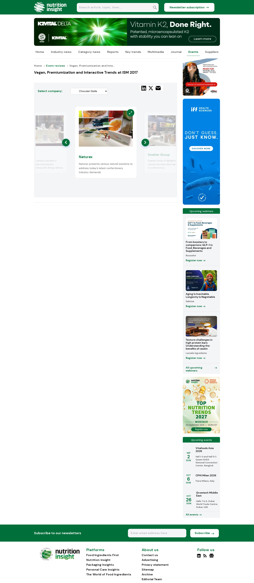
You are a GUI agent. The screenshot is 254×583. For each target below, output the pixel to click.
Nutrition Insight (98, 560)
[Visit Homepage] (50, 13)
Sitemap (148, 569)
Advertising (150, 560)
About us (150, 550)
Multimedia (156, 52)
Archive (147, 574)
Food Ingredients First (102, 555)
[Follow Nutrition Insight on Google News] (212, 557)
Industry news (61, 52)
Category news (89, 52)
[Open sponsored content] (127, 45)
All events (192, 514)
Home (40, 52)
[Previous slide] (66, 142)
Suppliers (211, 52)
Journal (176, 52)
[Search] (155, 8)
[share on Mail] (158, 88)
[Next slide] (145, 142)
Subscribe (202, 533)
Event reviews (55, 65)
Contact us (150, 555)
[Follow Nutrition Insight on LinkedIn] (199, 557)
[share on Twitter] (151, 88)
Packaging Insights (100, 564)
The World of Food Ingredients (108, 574)
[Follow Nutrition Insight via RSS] (205, 557)
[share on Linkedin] (144, 88)
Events (193, 52)
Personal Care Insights (103, 569)
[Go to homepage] (60, 559)
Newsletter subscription (187, 7)
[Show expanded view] (62, 117)
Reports (112, 52)
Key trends (133, 52)
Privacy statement (155, 564)
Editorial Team (152, 579)
